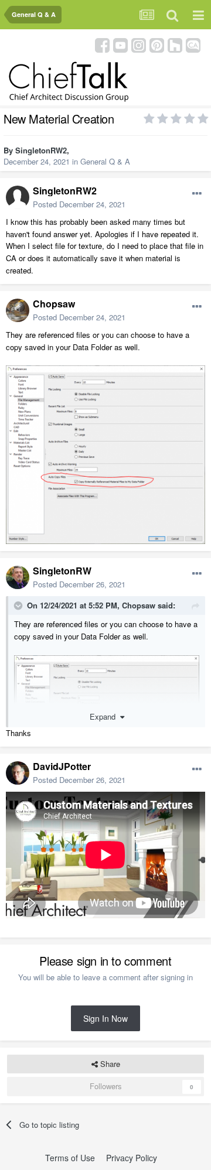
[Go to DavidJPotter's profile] (17, 773)
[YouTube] (120, 44)
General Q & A (105, 161)
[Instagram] (138, 44)
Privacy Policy (131, 1158)
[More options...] (197, 194)
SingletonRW (62, 570)
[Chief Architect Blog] (193, 44)
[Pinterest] (156, 44)
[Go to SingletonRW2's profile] (17, 197)
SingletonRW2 (41, 150)
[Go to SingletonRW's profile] (17, 577)
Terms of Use (70, 1158)
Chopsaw (54, 303)
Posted (79, 204)
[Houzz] (175, 44)
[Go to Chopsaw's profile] (17, 310)
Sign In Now (105, 1018)
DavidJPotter (62, 766)
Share (109, 1063)
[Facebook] (102, 44)
